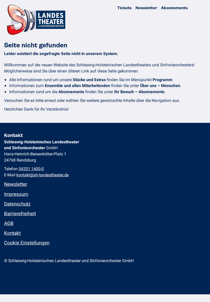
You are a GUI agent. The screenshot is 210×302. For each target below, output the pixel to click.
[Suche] (193, 8)
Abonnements (174, 8)
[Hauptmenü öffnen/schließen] (201, 8)
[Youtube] (19, 274)
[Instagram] (6, 274)
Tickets (124, 8)
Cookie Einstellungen (26, 242)
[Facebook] (12, 274)
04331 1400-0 (31, 169)
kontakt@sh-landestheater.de (42, 175)
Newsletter (146, 8)
